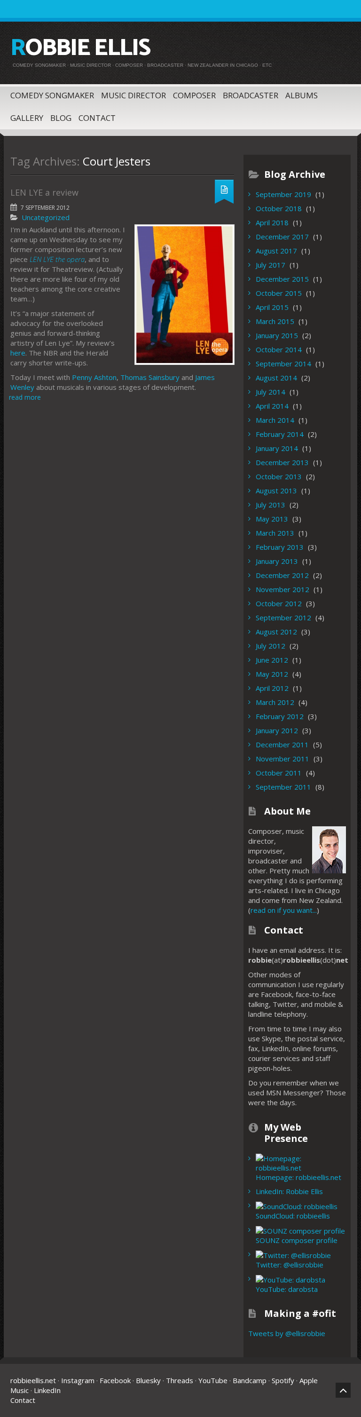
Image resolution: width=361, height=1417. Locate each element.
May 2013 (272, 518)
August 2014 (276, 377)
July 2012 (270, 645)
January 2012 (277, 730)
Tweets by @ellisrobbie (286, 1333)
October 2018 (279, 208)
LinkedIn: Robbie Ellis (289, 1191)
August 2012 (276, 631)
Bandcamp (250, 1380)
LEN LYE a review (44, 192)
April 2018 (272, 222)
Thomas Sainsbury (150, 377)
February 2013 (280, 547)
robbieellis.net (33, 1380)
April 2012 (272, 688)
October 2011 (279, 772)
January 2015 (277, 335)
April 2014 (272, 406)
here (17, 352)
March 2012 (275, 702)
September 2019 (283, 194)
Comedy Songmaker (52, 95)
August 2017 (276, 250)
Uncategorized (46, 217)
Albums (301, 95)
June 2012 (272, 660)
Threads (179, 1380)
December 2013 (282, 462)
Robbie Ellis (80, 48)
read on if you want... (284, 910)
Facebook (115, 1380)
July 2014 (270, 391)
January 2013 (277, 561)
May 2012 (272, 674)
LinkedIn (47, 1390)
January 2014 (277, 448)
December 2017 (282, 236)
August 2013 (276, 490)
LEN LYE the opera (57, 259)
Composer (194, 95)
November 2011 (282, 758)
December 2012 (282, 575)
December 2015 (282, 279)
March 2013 (275, 533)
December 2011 (282, 744)
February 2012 (280, 716)
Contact (97, 117)
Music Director (133, 95)
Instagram (77, 1380)
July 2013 (270, 504)
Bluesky (148, 1380)
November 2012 (282, 589)
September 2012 (283, 617)
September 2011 (283, 787)
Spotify (283, 1380)
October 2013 (279, 476)
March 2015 (275, 321)
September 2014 (283, 363)
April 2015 (272, 307)
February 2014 (280, 434)
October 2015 (279, 293)
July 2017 (270, 264)
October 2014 (279, 349)
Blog (60, 117)
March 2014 (275, 420)
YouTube (213, 1380)
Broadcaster (250, 95)
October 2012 (279, 603)
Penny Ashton (94, 377)
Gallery (26, 117)
